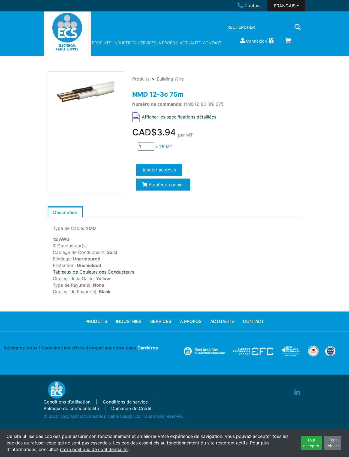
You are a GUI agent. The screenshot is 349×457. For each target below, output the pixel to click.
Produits (140, 79)
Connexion (256, 41)
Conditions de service (125, 402)
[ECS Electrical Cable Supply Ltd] (67, 31)
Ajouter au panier (165, 184)
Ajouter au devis (159, 170)
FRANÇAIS (285, 5)
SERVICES (147, 42)
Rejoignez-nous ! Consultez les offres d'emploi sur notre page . (81, 348)
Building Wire (170, 79)
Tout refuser (332, 443)
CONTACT (212, 42)
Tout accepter (311, 443)
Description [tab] (65, 212)
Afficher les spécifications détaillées (179, 117)
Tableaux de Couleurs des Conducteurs (93, 272)
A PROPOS (168, 42)
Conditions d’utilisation (67, 402)
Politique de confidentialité (71, 408)
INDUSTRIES (124, 42)
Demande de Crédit (131, 408)
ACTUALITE (190, 42)
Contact (252, 5)
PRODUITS (101, 42)
